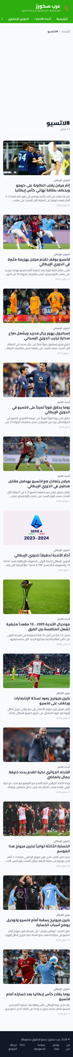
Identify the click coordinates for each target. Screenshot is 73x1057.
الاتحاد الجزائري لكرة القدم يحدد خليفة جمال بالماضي (39, 774)
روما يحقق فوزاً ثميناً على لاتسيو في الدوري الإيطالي (41, 409)
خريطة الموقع (13, 1047)
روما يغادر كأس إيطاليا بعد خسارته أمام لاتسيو (38, 996)
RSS (22, 1045)
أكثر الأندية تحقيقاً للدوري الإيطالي (42, 555)
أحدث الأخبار (42, 18)
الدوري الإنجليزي (18, 18)
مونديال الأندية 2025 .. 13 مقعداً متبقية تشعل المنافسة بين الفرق (38, 626)
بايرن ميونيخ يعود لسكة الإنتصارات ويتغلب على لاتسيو (42, 700)
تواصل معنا (55, 1047)
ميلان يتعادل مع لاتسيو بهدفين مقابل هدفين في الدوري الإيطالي (39, 483)
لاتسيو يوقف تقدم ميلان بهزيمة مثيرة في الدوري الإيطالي (39, 261)
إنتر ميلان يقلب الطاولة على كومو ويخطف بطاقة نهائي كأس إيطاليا (42, 187)
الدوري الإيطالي (61, 180)
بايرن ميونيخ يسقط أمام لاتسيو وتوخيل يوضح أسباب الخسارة (38, 922)
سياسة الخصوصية (39, 1047)
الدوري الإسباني (61, 328)
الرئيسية (62, 18)
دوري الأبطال (63, 693)
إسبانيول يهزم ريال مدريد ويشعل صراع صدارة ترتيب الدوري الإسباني (39, 335)
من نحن (68, 1047)
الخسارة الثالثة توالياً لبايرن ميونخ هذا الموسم (39, 848)
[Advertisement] (36, 76)
